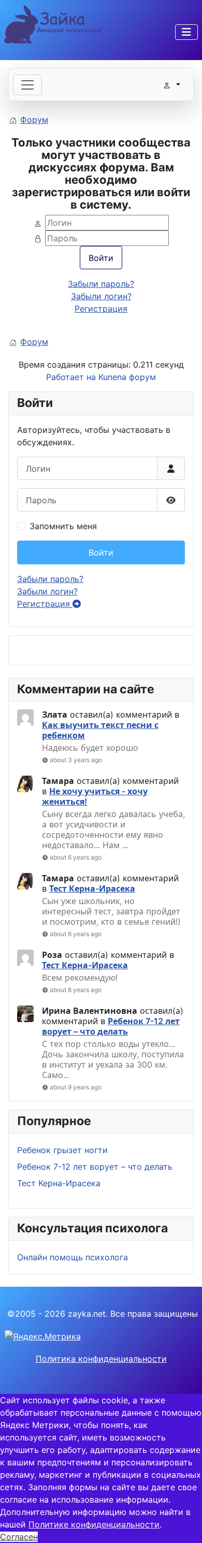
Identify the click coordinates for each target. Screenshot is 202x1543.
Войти (101, 552)
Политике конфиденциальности (94, 1524)
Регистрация (45, 604)
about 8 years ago (76, 990)
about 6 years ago (76, 857)
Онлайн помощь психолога (72, 1257)
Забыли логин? (47, 591)
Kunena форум (127, 377)
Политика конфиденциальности (101, 1358)
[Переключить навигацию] (186, 32)
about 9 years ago (76, 1087)
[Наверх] (184, 1524)
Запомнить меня (63, 526)
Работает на (71, 377)
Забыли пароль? (50, 579)
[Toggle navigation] (27, 85)
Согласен (19, 1537)
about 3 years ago (76, 760)
